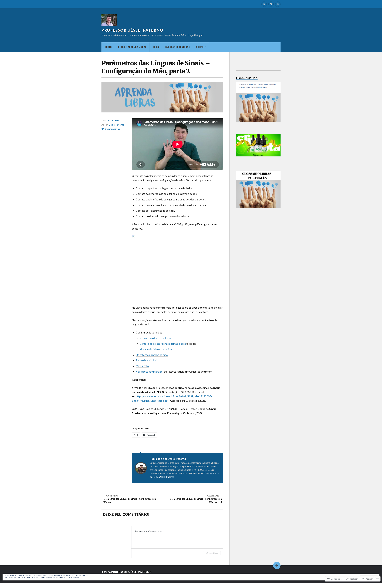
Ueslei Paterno (116, 124)
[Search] (278, 4)
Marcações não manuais (149, 371)
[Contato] (271, 4)
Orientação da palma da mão (152, 354)
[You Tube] (264, 4)
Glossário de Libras (177, 47)
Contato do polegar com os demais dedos (163, 343)
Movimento (142, 365)
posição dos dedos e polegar (155, 338)
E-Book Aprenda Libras (132, 47)
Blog (156, 47)
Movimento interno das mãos (156, 349)
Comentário (212, 553)
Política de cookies (71, 577)
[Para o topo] (277, 565)
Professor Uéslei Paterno (132, 30)
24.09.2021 (113, 120)
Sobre (200, 47)
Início (108, 47)
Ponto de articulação (147, 360)
